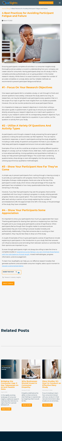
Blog (8, 8)
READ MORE (6, 409)
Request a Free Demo (46, 2)
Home (4, 8)
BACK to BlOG (8, 283)
